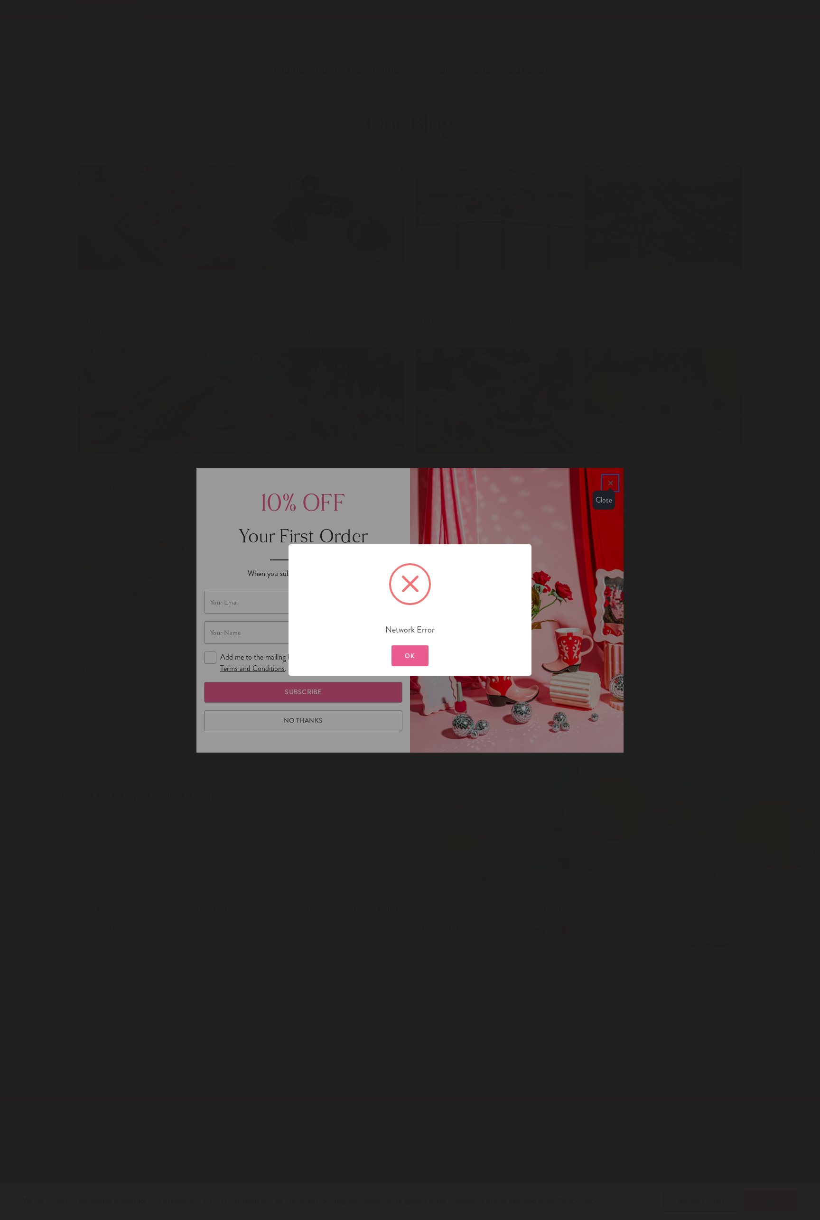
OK (410, 656)
